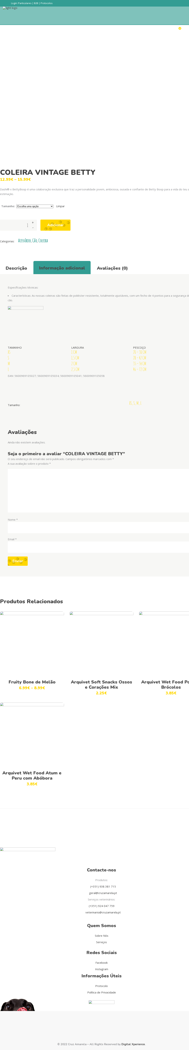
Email (12, 539)
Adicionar (55, 225)
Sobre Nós (101, 935)
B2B (36, 3)
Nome (13, 519)
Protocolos (47, 3)
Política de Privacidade (101, 992)
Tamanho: (8, 206)
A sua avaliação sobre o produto (29, 463)
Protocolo (101, 986)
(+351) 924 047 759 (101, 906)
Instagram (101, 969)
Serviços (101, 942)
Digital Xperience (133, 1044)
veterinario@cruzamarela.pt (103, 912)
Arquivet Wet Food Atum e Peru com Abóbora (31, 775)
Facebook (101, 962)
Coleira (43, 240)
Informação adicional (62, 268)
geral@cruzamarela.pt (102, 893)
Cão (34, 240)
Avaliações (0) (112, 268)
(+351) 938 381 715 (103, 886)
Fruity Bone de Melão (32, 682)
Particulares (25, 3)
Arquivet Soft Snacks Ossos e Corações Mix (101, 684)
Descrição (16, 268)
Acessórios (24, 240)
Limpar (60, 206)
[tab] (16, 267)
